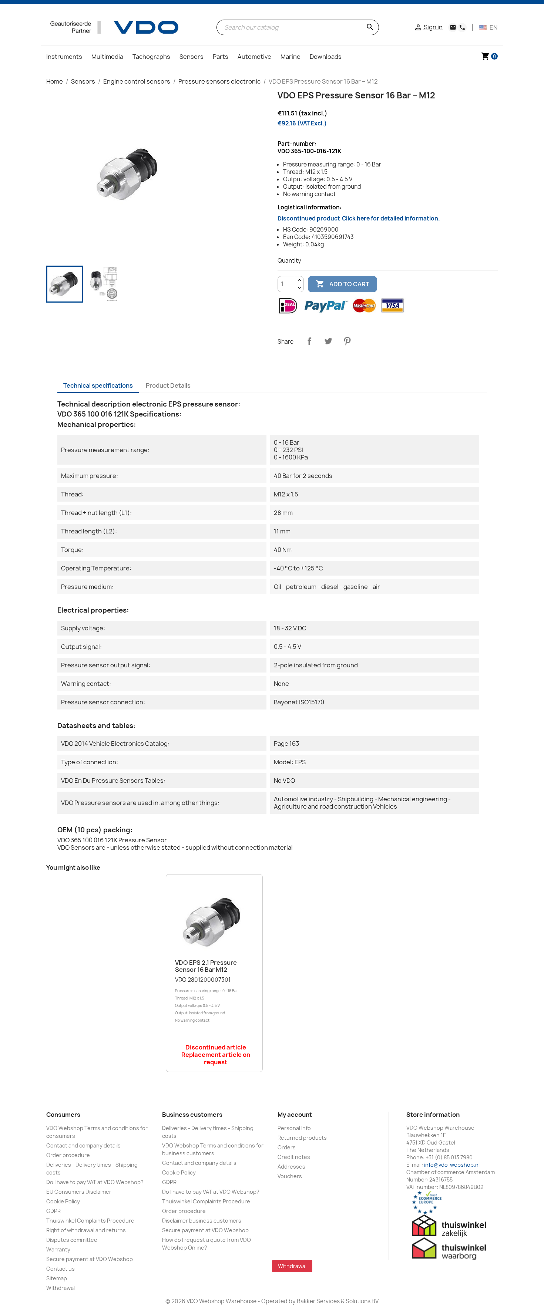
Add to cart (342, 283)
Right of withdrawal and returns (86, 1230)
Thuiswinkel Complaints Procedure (90, 1220)
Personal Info (294, 1128)
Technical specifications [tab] (98, 385)
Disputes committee (71, 1239)
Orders (287, 1147)
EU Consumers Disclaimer (78, 1191)
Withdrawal (60, 1287)
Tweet (328, 341)
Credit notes (294, 1156)
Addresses (291, 1166)
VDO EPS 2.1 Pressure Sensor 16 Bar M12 (206, 966)
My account (295, 1115)
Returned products (302, 1137)
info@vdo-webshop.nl (452, 1164)
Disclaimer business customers (201, 1220)
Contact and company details (83, 1145)
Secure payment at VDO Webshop (89, 1259)
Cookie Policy (63, 1201)
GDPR (53, 1210)
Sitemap (56, 1278)
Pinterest (347, 341)
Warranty (58, 1249)
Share (309, 341)
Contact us (60, 1268)
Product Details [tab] (168, 385)
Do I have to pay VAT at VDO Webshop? (95, 1182)
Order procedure (68, 1155)
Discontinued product (359, 218)
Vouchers (290, 1176)
